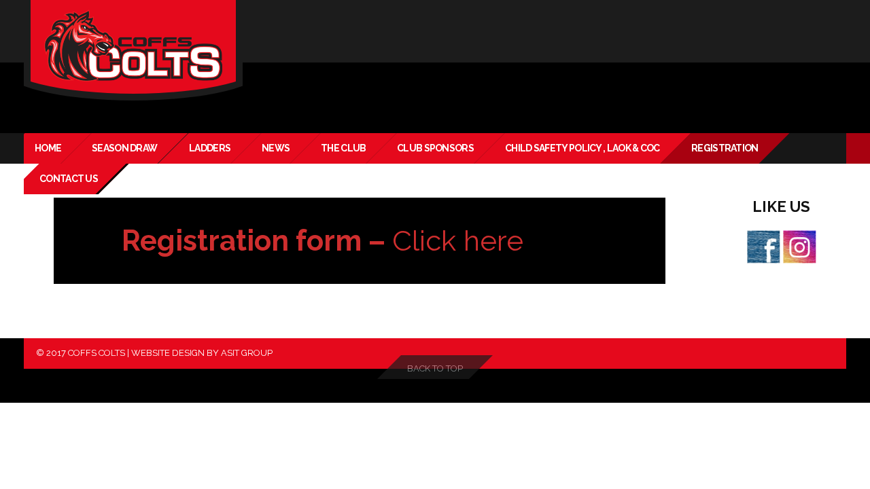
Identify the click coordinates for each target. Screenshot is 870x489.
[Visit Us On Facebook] (763, 245)
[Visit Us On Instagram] (799, 245)
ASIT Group (247, 353)
